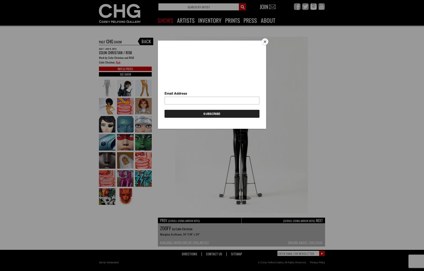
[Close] (265, 41)
